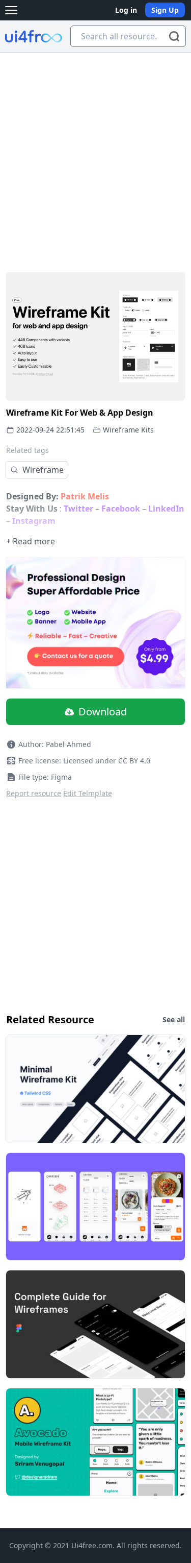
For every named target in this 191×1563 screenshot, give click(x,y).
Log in (126, 10)
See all (173, 1019)
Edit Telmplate (87, 793)
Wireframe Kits (128, 430)
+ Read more (30, 541)
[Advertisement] (95, 153)
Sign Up (165, 10)
